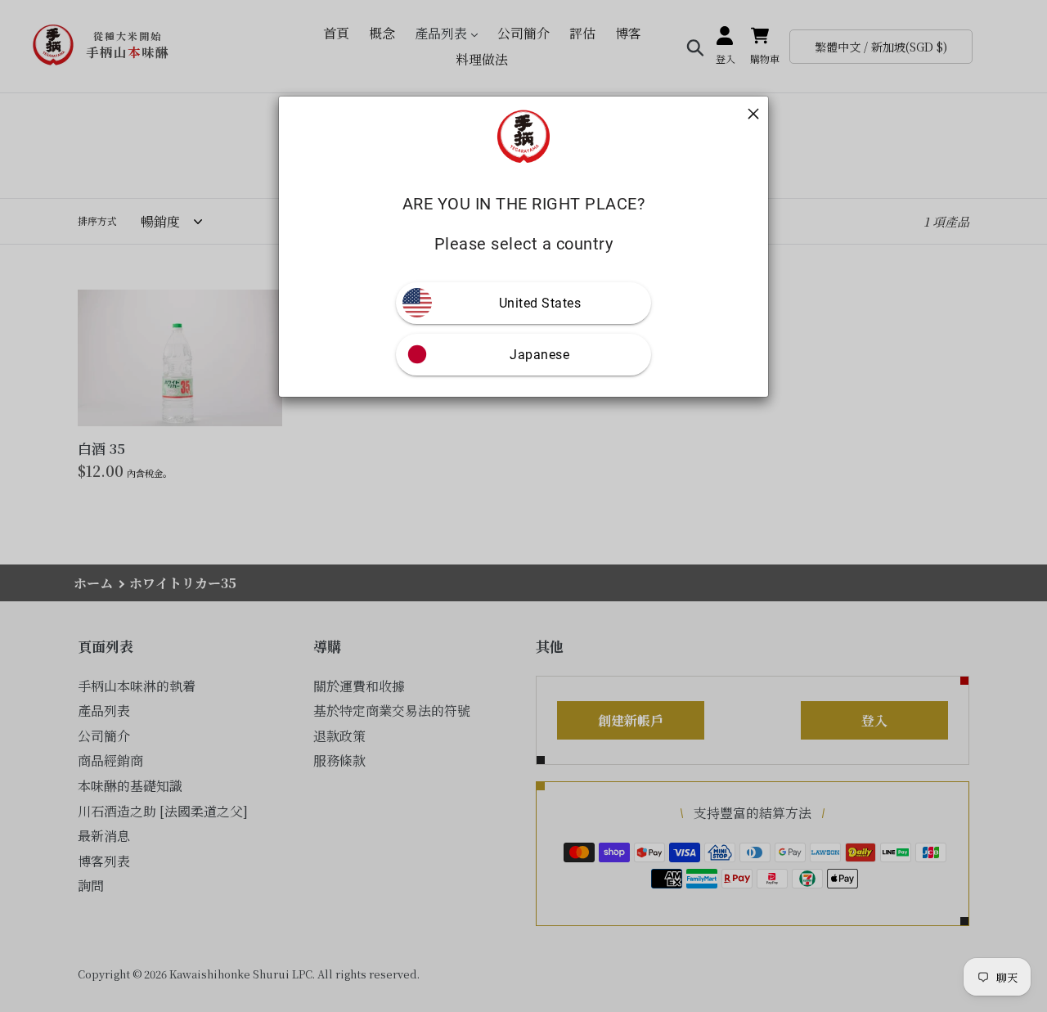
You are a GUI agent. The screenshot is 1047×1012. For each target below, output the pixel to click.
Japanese (539, 354)
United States (540, 303)
